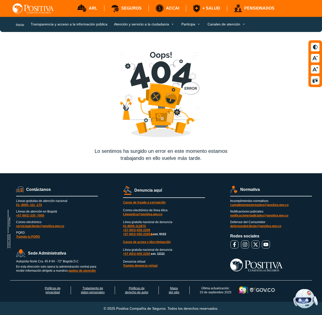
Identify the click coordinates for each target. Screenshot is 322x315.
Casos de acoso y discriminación (147, 242)
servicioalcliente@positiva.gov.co (40, 226)
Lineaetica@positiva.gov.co (142, 214)
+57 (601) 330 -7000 (30, 215)
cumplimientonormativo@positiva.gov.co (259, 205)
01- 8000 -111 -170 (29, 205)
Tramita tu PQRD (28, 236)
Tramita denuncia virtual (140, 265)
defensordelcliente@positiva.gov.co (255, 226)
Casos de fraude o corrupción (144, 202)
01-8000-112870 (134, 226)
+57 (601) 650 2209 (136, 230)
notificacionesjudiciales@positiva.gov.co (259, 215)
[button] (87, 8)
